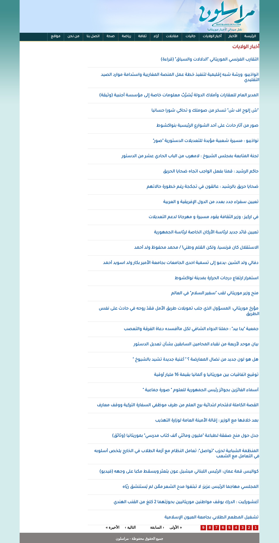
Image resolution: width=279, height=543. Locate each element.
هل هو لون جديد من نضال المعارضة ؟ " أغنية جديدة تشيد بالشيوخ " (196, 359)
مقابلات (172, 36)
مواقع (55, 36)
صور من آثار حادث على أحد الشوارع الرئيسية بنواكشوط (208, 126)
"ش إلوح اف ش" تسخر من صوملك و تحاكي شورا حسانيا (205, 110)
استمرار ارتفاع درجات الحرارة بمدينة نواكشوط (217, 278)
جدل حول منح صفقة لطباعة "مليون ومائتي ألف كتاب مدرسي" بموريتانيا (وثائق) (185, 436)
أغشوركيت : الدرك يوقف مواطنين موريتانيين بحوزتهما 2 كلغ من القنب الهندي (186, 502)
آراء (156, 36)
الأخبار (233, 36)
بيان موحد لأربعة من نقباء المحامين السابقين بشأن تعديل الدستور (196, 344)
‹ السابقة (157, 527)
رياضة (126, 36)
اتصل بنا (93, 36)
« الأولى (176, 527)
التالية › (130, 527)
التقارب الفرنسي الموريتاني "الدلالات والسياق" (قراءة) (210, 59)
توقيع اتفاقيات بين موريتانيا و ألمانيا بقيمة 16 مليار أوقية (206, 375)
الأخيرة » (112, 527)
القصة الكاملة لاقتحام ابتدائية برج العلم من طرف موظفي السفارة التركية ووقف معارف (178, 405)
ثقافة (142, 36)
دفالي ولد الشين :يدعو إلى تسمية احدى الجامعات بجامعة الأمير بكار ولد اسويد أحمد (181, 263)
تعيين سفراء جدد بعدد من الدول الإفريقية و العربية (211, 202)
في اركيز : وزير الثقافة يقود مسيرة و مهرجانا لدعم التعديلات (204, 217)
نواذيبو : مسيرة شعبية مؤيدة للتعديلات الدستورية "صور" (206, 141)
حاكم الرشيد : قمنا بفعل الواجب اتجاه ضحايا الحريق (211, 171)
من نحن (73, 36)
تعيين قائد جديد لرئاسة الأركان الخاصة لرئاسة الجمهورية (206, 232)
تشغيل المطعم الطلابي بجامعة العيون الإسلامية (212, 517)
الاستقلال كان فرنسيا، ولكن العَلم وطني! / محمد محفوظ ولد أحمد (196, 248)
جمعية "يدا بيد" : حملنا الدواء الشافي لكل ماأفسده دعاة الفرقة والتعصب (191, 329)
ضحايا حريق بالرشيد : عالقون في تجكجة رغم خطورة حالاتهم (203, 187)
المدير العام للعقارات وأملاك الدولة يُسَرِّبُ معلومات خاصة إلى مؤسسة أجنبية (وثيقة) (179, 95)
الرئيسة (250, 36)
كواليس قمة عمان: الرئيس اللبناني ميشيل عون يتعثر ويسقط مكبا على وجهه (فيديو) (179, 471)
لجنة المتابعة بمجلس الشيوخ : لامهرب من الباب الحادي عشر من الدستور (190, 156)
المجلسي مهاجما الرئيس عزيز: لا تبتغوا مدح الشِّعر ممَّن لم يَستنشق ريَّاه (190, 487)
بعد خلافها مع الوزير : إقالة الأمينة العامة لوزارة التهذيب (207, 420)
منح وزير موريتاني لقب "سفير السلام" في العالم (215, 293)
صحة (111, 36)
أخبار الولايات (212, 36)
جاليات (190, 36)
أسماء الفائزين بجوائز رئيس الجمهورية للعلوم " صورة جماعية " (201, 390)
